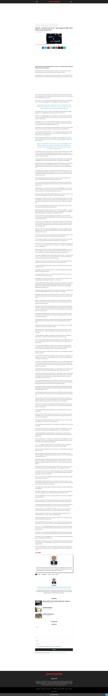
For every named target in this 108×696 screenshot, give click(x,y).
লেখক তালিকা (43, 688)
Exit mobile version (54, 694)
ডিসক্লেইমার (62, 688)
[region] (54, 14)
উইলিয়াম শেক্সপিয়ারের (38, 444)
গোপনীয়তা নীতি (55, 688)
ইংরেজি (58, 115)
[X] (46, 48)
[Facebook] (43, 48)
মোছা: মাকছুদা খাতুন (45, 602)
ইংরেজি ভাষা (39, 574)
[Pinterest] (48, 48)
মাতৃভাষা (62, 75)
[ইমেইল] (59, 48)
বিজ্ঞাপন (59, 688)
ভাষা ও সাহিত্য (49, 574)
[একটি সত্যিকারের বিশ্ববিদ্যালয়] (38, 609)
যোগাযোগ (66, 688)
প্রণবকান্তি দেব (45, 609)
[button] (37, 1)
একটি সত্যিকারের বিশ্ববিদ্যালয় (47, 607)
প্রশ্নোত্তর (70, 688)
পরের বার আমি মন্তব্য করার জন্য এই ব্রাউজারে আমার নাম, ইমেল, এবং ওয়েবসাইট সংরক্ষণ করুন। (49, 646)
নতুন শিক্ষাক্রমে (42, 100)
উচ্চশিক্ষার (41, 526)
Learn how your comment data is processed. (58, 652)
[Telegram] (64, 48)
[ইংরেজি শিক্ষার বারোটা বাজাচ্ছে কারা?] (38, 616)
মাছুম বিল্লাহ (54, 565)
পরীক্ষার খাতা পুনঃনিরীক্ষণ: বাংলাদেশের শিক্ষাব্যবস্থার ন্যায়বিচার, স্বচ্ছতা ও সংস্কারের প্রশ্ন (56, 601)
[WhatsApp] (51, 48)
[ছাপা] (62, 48)
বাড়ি (35, 24)
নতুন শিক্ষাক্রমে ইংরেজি (44, 574)
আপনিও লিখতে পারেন (49, 688)
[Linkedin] (54, 48)
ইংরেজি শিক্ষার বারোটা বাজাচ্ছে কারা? (48, 614)
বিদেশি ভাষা (51, 131)
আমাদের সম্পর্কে (38, 688)
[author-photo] (54, 583)
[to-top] (106, 694)
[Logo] (54, 675)
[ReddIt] (56, 48)
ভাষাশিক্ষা (53, 574)
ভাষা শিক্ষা (38, 24)
